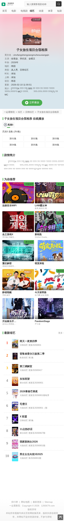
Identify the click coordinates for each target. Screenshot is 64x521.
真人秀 (14, 70)
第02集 (34, 138)
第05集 (34, 144)
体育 (50, 10)
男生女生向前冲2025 (31, 454)
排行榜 (14, 502)
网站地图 (25, 502)
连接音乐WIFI (9, 205)
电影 (13, 10)
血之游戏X (7, 234)
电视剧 (23, 10)
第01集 (12, 138)
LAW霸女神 (41, 205)
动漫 (41, 10)
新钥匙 (38, 234)
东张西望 (25, 379)
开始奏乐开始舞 (10, 321)
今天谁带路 (40, 292)
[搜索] (59, 4)
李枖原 (23, 58)
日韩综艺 (24, 70)
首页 (4, 10)
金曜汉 (32, 58)
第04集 (12, 144)
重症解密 (7, 263)
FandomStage (42, 321)
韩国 (13, 66)
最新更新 (37, 502)
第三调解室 (26, 366)
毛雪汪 (23, 404)
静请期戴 (7, 292)
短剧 (59, 10)
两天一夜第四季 (28, 341)
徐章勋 (14, 58)
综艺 (32, 10)
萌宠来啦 (39, 263)
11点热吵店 (26, 429)
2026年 (14, 62)
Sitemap (49, 502)
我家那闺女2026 (29, 441)
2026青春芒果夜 (29, 391)
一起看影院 (9, 112)
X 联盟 (23, 416)
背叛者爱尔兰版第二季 (32, 353)
